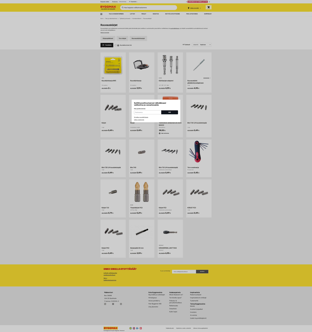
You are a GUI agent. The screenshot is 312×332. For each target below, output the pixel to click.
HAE (169, 112)
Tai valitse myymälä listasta (141, 117)
